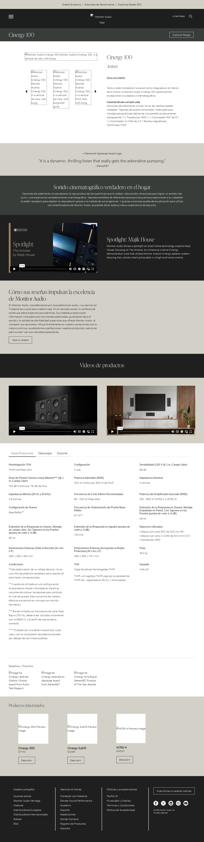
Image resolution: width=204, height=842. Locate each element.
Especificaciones (22, 453)
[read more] (20, 680)
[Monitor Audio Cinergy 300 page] (33, 728)
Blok (16, 823)
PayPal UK (112, 795)
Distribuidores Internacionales (31, 814)
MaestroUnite (68, 814)
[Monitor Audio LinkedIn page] (171, 802)
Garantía (65, 828)
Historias (18, 805)
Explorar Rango (181, 34)
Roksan (18, 818)
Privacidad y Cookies (119, 800)
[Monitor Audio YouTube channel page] (185, 802)
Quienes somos (22, 795)
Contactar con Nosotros (73, 795)
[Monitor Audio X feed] (163, 802)
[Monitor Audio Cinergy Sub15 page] (82, 728)
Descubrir (26, 760)
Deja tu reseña (20, 339)
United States (178, 16)
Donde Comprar (69, 818)
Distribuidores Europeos (27, 809)
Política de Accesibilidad (121, 809)
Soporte (62, 453)
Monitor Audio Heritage (27, 800)
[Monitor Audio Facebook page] (156, 802)
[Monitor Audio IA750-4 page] (131, 728)
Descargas (45, 453)
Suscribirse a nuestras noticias (174, 790)
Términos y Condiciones (120, 805)
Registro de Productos (73, 823)
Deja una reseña (116, 77)
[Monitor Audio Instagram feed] (178, 802)
